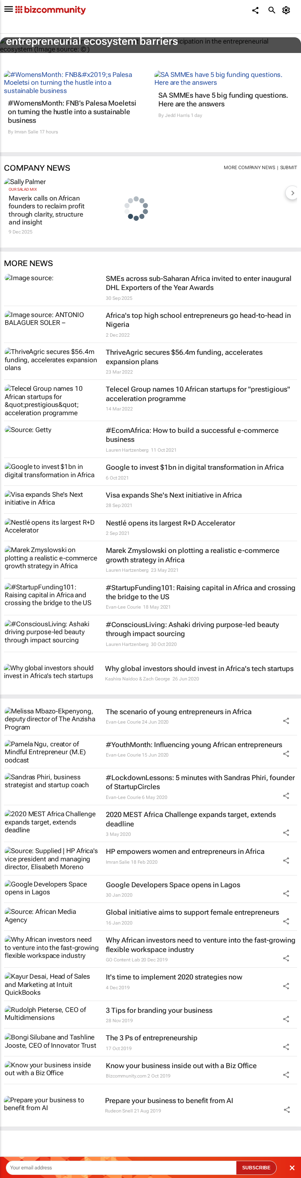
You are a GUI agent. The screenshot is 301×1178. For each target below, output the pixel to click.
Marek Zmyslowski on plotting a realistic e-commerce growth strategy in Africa (192, 554)
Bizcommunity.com (126, 1076)
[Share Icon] (286, 721)
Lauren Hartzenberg (127, 450)
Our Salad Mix (23, 189)
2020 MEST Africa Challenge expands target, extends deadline (191, 819)
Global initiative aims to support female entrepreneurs (192, 912)
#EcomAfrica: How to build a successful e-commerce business (192, 434)
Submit (288, 167)
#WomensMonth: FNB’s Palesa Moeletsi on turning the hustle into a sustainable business (72, 111)
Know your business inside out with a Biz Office (181, 1065)
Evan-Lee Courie (123, 607)
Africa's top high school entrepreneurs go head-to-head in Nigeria (198, 319)
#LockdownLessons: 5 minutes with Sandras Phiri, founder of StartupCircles (200, 782)
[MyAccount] (287, 10)
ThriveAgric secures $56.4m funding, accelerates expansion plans (184, 356)
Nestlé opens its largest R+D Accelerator (170, 523)
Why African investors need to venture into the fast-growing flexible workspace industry (201, 944)
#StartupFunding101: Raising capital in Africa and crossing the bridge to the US (201, 592)
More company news (249, 167)
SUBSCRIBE (256, 1168)
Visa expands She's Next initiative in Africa (174, 495)
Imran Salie (26, 132)
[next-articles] (292, 193)
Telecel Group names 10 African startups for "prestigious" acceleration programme (198, 393)
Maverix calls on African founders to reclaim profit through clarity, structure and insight (46, 210)
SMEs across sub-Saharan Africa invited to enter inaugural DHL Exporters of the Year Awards (199, 283)
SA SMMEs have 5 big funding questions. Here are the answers (223, 99)
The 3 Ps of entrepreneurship (152, 1038)
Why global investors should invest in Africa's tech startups (199, 668)
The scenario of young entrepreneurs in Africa (179, 712)
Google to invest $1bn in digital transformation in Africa (195, 467)
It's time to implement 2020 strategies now (174, 977)
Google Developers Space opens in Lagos (173, 885)
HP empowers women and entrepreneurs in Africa (185, 851)
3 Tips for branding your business (159, 1010)
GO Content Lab (123, 960)
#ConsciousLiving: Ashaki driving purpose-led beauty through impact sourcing (192, 629)
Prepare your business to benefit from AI (169, 1100)
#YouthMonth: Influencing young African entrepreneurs (194, 744)
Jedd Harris (177, 115)
